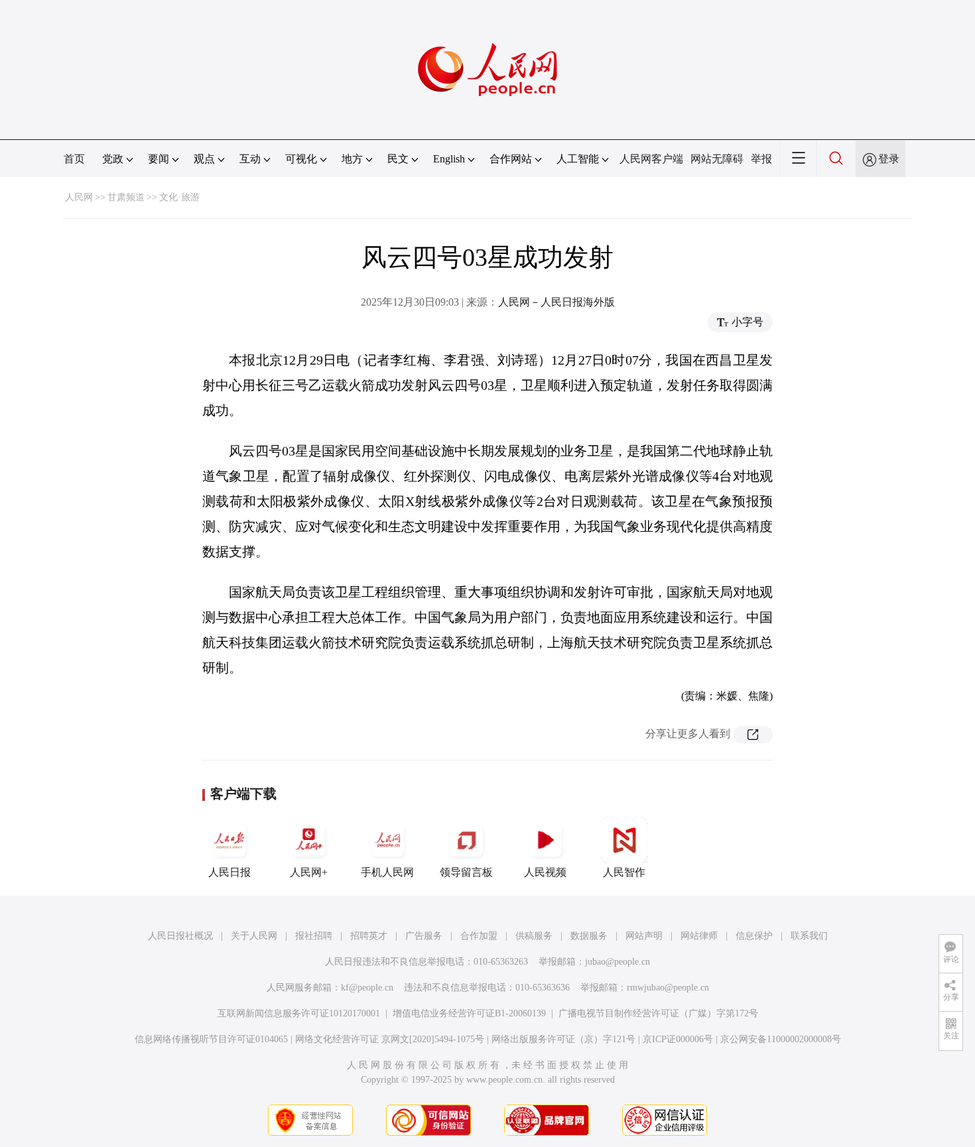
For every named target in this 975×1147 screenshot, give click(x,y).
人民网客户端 (651, 158)
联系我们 (809, 936)
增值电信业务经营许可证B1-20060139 (469, 1013)
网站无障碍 (717, 158)
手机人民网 (387, 872)
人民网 (79, 197)
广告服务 (423, 936)
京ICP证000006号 (678, 1039)
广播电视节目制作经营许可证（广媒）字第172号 (658, 1013)
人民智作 (624, 872)
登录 (888, 158)
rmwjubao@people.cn (668, 988)
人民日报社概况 (180, 936)
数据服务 (589, 936)
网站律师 (699, 936)
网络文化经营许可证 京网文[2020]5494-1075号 (389, 1039)
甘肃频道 (126, 197)
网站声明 (644, 936)
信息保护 (754, 936)
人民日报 (229, 872)
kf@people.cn (367, 988)
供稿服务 (533, 936)
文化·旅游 (179, 197)
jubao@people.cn (617, 962)
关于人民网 (254, 936)
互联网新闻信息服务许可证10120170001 (299, 1013)
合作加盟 (478, 936)
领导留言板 (466, 872)
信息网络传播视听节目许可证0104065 (211, 1039)
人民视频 (545, 872)
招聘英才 (368, 936)
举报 (761, 158)
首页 (74, 158)
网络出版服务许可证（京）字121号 (563, 1039)
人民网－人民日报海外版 (556, 302)
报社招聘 (313, 936)
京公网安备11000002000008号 (780, 1039)
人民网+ (309, 872)
